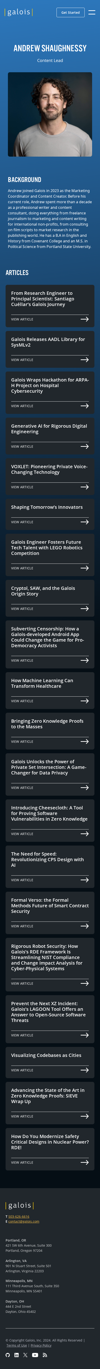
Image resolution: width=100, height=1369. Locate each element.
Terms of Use (17, 1345)
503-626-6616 (18, 1216)
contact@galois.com (23, 1221)
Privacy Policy (41, 1345)
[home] (19, 12)
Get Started (70, 12)
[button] (71, 12)
